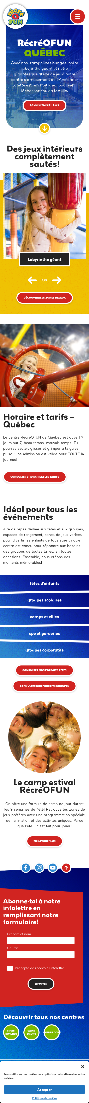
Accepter (44, 1089)
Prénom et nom (19, 934)
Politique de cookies (44, 1098)
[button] (83, 1066)
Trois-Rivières (11, 1032)
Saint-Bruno (31, 1032)
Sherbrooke (52, 1032)
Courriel (13, 948)
